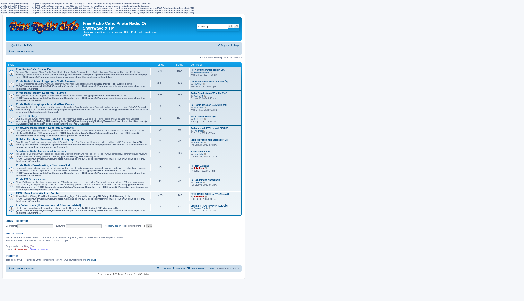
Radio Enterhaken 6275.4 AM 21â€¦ (209, 93)
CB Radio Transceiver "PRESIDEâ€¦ (209, 205)
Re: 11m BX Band (200, 166)
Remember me (134, 226)
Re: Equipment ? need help (205, 180)
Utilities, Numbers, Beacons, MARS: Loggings (45, 139)
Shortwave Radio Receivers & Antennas (41, 151)
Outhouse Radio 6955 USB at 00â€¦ (209, 81)
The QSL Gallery (26, 116)
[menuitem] (28, 45)
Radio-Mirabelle (201, 72)
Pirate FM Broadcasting (31, 179)
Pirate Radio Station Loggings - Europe (41, 92)
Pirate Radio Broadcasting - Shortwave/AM (43, 165)
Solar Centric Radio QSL (204, 116)
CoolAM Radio (201, 208)
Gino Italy (198, 107)
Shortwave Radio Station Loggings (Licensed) (45, 127)
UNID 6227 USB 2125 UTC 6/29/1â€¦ (209, 140)
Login (9, 221)
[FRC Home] (45, 26)
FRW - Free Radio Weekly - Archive (38, 193)
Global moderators (39, 249)
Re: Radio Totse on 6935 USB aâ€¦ (209, 105)
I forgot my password (114, 226)
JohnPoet (199, 168)
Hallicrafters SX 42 (200, 151)
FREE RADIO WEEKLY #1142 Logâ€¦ (210, 194)
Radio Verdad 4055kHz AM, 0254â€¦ (209, 128)
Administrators (21, 249)
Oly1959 (198, 84)
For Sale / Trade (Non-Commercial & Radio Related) (48, 205)
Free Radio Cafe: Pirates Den (34, 69)
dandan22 (90, 260)
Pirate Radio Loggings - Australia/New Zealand (45, 104)
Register (22, 221)
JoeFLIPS (198, 95)
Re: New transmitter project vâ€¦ (208, 70)
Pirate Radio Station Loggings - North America (45, 81)
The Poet (198, 130)
